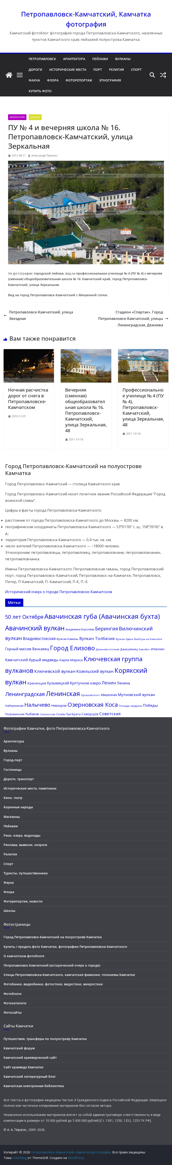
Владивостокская (39, 638)
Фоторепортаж (79, 80)
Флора (52, 80)
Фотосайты (13, 1012)
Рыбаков (32, 714)
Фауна (34, 80)
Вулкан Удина (124, 639)
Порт (97, 69)
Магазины (12, 817)
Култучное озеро (85, 683)
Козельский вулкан (95, 671)
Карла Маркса (71, 660)
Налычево (37, 704)
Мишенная (109, 695)
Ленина (123, 683)
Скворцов (90, 714)
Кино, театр (13, 798)
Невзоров (59, 705)
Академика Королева (79, 629)
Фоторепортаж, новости (23, 901)
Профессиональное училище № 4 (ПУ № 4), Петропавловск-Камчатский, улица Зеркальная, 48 (143, 407)
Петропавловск (42, 59)
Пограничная (14, 714)
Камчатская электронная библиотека (34, 1086)
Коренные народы (18, 807)
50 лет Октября (24, 616)
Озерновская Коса (92, 704)
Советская (110, 713)
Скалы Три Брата (68, 714)
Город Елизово (72, 648)
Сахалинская (47, 714)
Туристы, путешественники (26, 873)
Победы (150, 705)
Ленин (109, 683)
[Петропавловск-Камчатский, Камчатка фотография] (9, 75)
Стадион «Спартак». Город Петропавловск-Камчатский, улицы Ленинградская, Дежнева (130, 318)
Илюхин (157, 649)
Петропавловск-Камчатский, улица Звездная (41, 315)
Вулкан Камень (67, 639)
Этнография (110, 80)
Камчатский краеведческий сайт (30, 1057)
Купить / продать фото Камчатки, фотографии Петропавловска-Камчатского (65, 946)
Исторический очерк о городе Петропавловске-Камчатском (58, 591)
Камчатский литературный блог (30, 1076)
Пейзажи (100, 59)
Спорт (136, 69)
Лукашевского (90, 695)
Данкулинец (129, 649)
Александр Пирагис (44, 155)
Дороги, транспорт (19, 779)
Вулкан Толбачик (97, 638)
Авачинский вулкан (34, 628)
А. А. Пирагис (17, 1129)
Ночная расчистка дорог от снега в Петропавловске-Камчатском (28, 398)
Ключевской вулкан (54, 671)
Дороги (35, 69)
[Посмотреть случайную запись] (163, 75)
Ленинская (63, 693)
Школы (35, 117)
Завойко (144, 649)
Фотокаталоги (15, 1003)
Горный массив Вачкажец (27, 648)
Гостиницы (13, 769)
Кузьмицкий (58, 683)
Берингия (106, 628)
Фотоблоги (13, 994)
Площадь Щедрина (130, 705)
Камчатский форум (19, 1048)
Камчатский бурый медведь (31, 659)
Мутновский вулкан (136, 694)
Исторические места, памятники (30, 788)
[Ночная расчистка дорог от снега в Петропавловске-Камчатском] (29, 352)
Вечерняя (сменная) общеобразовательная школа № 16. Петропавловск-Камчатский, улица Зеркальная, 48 (86, 410)
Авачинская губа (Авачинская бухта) (102, 616)
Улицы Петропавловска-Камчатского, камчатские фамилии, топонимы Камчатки (69, 975)
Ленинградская (25, 694)
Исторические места (67, 69)
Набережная (14, 706)
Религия (116, 69)
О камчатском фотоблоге (24, 956)
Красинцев (36, 683)
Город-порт (13, 760)
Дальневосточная (107, 649)
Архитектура (74, 59)
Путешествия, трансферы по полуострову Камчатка (45, 1039)
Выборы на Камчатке (148, 639)
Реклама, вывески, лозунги (25, 845)
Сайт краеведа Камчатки (23, 1067)
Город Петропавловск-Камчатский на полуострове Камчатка (53, 937)
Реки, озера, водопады (22, 835)
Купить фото (40, 91)
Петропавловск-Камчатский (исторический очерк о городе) (52, 965)
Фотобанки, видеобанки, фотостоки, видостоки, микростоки (53, 984)
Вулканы (123, 59)
